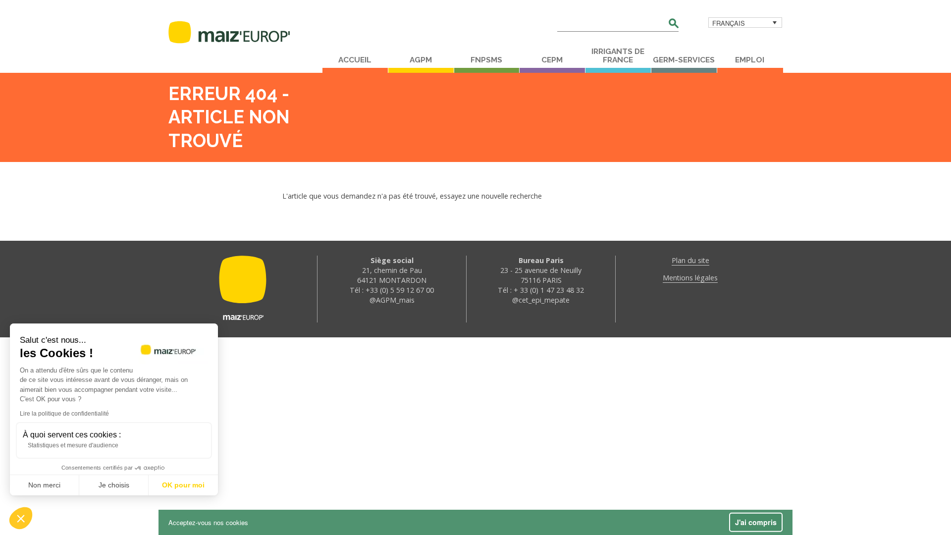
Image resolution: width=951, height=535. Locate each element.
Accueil (354, 59)
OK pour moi (183, 485)
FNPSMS (486, 59)
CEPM (552, 59)
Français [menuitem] (728, 23)
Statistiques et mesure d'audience (73, 445)
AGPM (421, 59)
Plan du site (690, 260)
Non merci (44, 485)
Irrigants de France (617, 55)
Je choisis (114, 485)
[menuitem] (745, 22)
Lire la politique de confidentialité (64, 413)
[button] (21, 518)
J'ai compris (756, 522)
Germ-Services (684, 59)
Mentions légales (690, 277)
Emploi (749, 59)
